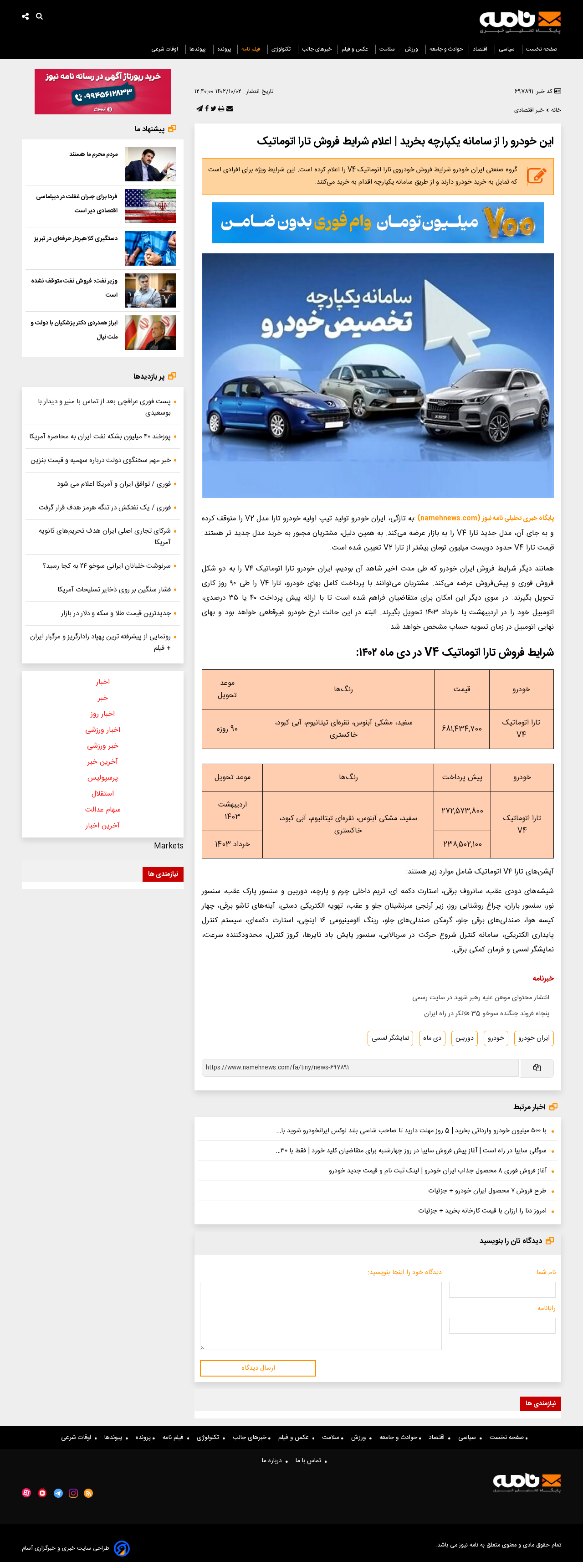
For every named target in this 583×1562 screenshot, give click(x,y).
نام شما (546, 1272)
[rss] (88, 1493)
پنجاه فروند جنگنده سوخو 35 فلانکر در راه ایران (486, 1013)
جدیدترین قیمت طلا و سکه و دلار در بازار (116, 613)
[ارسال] (229, 109)
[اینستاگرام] (73, 1493)
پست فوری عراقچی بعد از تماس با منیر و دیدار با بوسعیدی (104, 407)
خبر (103, 698)
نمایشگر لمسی (390, 1038)
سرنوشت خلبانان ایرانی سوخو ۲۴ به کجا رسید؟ (106, 566)
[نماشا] (42, 1492)
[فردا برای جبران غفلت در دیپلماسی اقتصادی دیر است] (150, 206)
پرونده (224, 49)
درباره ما (274, 1461)
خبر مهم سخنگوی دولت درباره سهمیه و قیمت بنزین (101, 460)
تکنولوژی (281, 49)
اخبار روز (103, 714)
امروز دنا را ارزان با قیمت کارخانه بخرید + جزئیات (482, 1211)
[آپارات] (26, 1493)
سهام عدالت (103, 810)
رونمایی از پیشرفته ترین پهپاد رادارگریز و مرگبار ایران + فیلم (100, 642)
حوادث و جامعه (446, 49)
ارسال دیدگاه (258, 1368)
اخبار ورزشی (102, 730)
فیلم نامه (251, 49)
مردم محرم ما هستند (93, 154)
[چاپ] (220, 109)
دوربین (464, 1038)
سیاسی (507, 49)
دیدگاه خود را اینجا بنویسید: (405, 1272)
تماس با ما (310, 1461)
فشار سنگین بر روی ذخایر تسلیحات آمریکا (114, 590)
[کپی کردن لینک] (536, 1068)
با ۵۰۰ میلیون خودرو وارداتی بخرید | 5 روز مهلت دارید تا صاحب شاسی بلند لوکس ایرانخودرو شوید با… (411, 1130)
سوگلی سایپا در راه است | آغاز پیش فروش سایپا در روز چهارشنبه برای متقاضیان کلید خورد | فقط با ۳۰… (411, 1151)
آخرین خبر (102, 762)
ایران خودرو (534, 1038)
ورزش (412, 49)
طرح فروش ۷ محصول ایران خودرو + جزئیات (487, 1191)
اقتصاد (481, 49)
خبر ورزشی (102, 746)
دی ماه (432, 1038)
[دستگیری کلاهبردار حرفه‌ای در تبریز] (150, 248)
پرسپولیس (102, 778)
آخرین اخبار (103, 826)
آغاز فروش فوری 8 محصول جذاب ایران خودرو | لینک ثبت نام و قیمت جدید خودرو (438, 1171)
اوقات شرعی (165, 49)
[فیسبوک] (206, 109)
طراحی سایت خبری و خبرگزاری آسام (65, 1548)
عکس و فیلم (355, 49)
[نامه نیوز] (520, 22)
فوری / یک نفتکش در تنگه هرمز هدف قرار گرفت (105, 508)
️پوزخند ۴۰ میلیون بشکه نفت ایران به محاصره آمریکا (100, 436)
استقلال (103, 794)
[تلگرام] (198, 109)
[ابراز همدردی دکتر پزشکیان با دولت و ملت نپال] (150, 332)
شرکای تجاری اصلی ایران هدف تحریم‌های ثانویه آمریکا (105, 536)
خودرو (496, 1038)
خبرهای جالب (317, 49)
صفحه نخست (541, 49)
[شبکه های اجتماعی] (25, 17)
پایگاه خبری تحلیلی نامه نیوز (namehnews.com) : (484, 518)
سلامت (387, 49)
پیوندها (198, 49)
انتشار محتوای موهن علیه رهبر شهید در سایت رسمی (480, 997)
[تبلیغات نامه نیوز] (378, 222)
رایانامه (546, 1308)
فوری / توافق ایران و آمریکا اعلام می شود (114, 484)
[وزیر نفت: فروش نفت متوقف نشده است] (150, 290)
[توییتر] (212, 109)
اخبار (103, 682)
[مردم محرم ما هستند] (150, 164)
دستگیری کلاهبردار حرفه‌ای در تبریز (76, 239)
